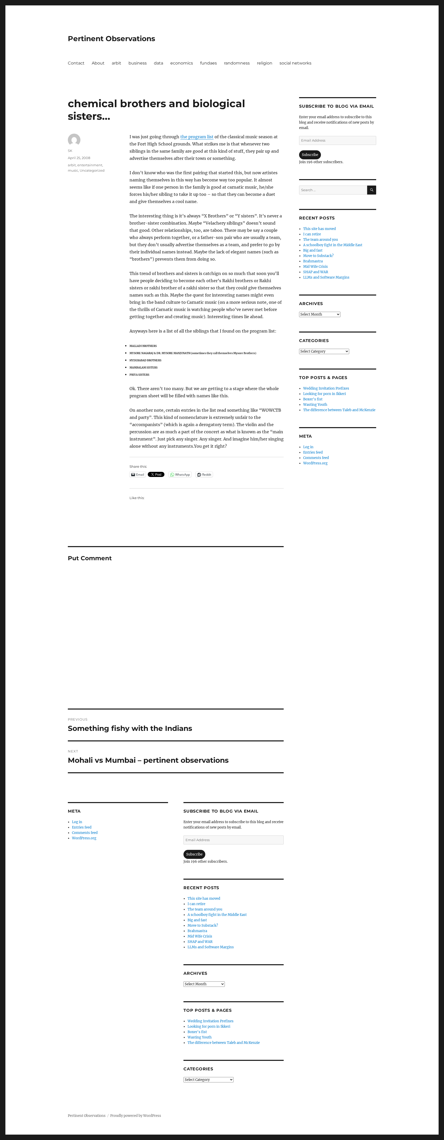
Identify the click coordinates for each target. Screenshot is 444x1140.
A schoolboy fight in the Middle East (217, 915)
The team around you (205, 909)
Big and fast (197, 920)
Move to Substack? (203, 925)
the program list (197, 136)
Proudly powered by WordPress (135, 1116)
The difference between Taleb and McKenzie (224, 1043)
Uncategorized (92, 170)
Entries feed (81, 827)
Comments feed (85, 833)
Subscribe (194, 854)
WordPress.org (84, 838)
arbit (116, 63)
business (137, 63)
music (73, 170)
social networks (295, 63)
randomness (237, 63)
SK (70, 151)
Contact (76, 63)
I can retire (196, 904)
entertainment (89, 165)
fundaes (208, 63)
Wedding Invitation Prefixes (211, 1021)
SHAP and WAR (200, 942)
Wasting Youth (200, 1037)
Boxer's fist (197, 1032)
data (158, 63)
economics (181, 63)
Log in (77, 822)
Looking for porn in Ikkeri (209, 1026)
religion (264, 63)
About (98, 63)
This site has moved (204, 898)
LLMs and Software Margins (211, 947)
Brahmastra (197, 931)
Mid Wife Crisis (200, 936)
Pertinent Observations (111, 38)
